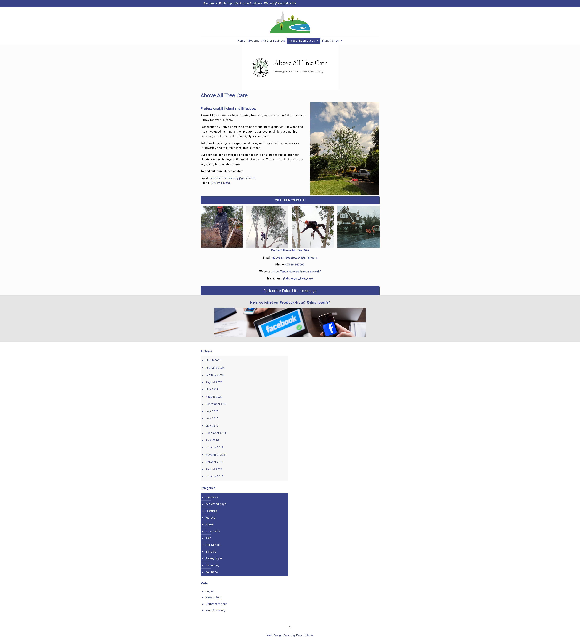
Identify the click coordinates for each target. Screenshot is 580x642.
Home (241, 40)
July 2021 (212, 411)
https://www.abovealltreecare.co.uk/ (296, 271)
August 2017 (214, 469)
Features (211, 510)
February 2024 (215, 367)
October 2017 (215, 462)
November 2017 (216, 454)
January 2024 (215, 375)
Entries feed (214, 597)
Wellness (212, 572)
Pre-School (213, 544)
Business (212, 497)
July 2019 (212, 418)
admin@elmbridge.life (281, 3)
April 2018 (212, 440)
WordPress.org (216, 610)
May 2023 (212, 389)
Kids (208, 538)
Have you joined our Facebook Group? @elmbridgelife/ (290, 302)
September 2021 (217, 404)
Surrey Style (214, 558)
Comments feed (216, 603)
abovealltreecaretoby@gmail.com (232, 178)
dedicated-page (216, 504)
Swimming (213, 565)
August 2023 (214, 382)
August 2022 (214, 396)
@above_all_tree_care (298, 278)
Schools (211, 551)
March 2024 (213, 360)
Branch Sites (330, 40)
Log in (210, 591)
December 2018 (216, 433)
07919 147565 (221, 182)
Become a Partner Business (267, 40)
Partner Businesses (302, 40)
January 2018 (215, 447)
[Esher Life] (290, 22)
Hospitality (213, 531)
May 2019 (212, 425)
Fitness (211, 517)
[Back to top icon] (290, 627)
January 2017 (215, 476)
